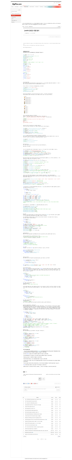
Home (12, 6)
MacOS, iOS (13, 15)
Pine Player (16, 6)
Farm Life (37, 6)
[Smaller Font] (52, 37)
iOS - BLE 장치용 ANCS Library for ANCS (31, 401)
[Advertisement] (16, 30)
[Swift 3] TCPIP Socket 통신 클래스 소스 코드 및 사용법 (33, 423)
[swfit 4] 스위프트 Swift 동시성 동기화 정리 (31, 434)
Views (60, 397)
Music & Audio (32, 6)
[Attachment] (59, 37)
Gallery (49, 6)
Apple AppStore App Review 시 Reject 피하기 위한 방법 (33, 404)
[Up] (54, 37)
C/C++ (12, 18)
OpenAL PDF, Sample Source (29, 406)
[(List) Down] (55, 37)
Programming (26, 6)
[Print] (58, 37)
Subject (37, 397)
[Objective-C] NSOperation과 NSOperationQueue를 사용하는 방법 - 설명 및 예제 (36, 430)
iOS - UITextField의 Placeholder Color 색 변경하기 (32, 399)
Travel (45, 6)
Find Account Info (17, 13)
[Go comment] (57, 37)
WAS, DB (13, 22)
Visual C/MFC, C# (14, 20)
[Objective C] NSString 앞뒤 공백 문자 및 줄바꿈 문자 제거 (33, 417)
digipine (52, 399)
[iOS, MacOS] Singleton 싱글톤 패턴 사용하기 (31, 412)
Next (45, 439)
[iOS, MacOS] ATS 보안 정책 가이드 (30, 408)
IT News (21, 6)
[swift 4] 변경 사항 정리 (28, 432)
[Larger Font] (51, 37)
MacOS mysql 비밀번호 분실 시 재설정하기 (31, 428)
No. (23, 397)
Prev (38, 439)
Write (59, 436)
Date (56, 397)
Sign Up (13, 13)
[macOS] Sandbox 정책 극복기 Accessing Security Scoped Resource (35, 419)
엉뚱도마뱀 (52, 430)
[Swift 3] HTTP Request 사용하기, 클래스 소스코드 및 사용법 (33, 421)
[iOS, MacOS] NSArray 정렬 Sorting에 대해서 (31, 410)
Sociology (41, 6)
